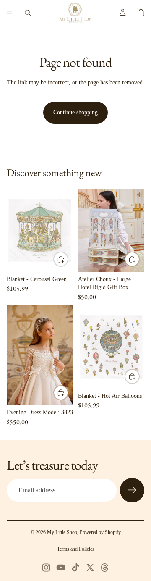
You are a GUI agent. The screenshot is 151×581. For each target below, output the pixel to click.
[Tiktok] (75, 568)
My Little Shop (62, 532)
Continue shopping (75, 112)
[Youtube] (61, 568)
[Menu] (9, 12)
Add (139, 259)
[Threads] (105, 568)
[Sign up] (132, 490)
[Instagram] (46, 568)
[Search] (27, 12)
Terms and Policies (75, 549)
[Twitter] (90, 568)
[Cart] (141, 12)
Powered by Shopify (100, 532)
